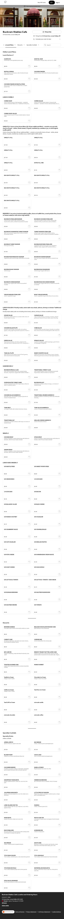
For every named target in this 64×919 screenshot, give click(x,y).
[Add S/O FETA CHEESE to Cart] (29, 561)
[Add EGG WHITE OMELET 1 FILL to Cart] (29, 182)
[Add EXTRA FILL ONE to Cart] (59, 169)
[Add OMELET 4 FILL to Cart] (59, 157)
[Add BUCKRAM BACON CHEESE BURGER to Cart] (59, 289)
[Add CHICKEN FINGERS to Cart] (59, 78)
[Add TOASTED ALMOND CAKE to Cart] (29, 671)
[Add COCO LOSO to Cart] (59, 761)
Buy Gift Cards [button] (42, 2)
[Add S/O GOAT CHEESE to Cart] (29, 574)
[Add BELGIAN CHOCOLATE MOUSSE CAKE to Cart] (59, 633)
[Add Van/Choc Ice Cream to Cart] (59, 696)
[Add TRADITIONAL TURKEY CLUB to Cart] (59, 376)
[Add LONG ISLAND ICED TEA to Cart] (29, 812)
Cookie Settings (56, 912)
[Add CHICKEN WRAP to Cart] (29, 444)
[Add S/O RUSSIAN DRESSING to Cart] (29, 599)
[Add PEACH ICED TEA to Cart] (59, 824)
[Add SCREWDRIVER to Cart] (59, 837)
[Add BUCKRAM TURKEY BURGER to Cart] (29, 251)
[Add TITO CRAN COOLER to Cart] (29, 862)
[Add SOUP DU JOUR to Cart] (59, 65)
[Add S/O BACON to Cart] (59, 498)
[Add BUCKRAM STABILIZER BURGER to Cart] (29, 226)
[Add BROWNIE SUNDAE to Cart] (29, 633)
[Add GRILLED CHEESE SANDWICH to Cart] (59, 427)
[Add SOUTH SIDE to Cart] (59, 849)
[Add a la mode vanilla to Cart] (59, 709)
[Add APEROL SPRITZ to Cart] (29, 749)
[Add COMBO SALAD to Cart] (59, 107)
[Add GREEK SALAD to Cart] (29, 347)
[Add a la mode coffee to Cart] (59, 722)
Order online (5, 905)
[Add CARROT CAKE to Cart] (29, 646)
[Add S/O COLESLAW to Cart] (59, 523)
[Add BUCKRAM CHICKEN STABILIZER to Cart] (59, 226)
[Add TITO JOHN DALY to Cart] (59, 862)
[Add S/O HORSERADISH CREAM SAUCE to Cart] (59, 561)
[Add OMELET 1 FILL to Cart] (29, 144)
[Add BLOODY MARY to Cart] (29, 761)
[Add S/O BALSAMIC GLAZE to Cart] (29, 511)
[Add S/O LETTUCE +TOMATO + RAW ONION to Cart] (59, 586)
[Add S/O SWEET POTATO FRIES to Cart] (59, 473)
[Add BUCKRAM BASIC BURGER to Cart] (29, 276)
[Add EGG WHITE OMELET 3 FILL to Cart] (29, 194)
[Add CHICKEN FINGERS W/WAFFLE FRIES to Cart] (29, 91)
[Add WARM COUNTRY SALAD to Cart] (59, 360)
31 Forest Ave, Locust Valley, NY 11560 (12, 899)
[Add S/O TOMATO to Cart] (59, 611)
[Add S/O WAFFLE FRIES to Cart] (29, 473)
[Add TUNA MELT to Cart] (29, 414)
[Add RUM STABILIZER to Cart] (29, 837)
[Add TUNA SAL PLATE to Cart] (29, 360)
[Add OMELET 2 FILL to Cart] (59, 144)
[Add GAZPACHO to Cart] (29, 65)
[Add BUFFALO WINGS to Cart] (29, 78)
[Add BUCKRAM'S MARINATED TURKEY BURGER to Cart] (29, 238)
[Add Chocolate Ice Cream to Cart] (59, 684)
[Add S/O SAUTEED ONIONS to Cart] (29, 611)
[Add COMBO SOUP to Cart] (29, 107)
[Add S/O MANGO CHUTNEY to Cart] (29, 523)
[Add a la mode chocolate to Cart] (29, 722)
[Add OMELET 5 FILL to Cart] (29, 169)
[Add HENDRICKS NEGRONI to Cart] (59, 786)
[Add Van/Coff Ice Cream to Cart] (29, 709)
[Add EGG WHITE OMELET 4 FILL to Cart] (59, 194)
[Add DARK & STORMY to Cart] (59, 774)
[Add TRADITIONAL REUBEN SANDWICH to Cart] (59, 402)
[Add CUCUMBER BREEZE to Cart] (29, 774)
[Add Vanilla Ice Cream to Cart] (29, 684)
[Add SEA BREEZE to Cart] (29, 849)
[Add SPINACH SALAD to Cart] (59, 347)
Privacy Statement (31, 912)
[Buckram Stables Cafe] (5, 2)
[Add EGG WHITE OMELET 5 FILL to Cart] (29, 207)
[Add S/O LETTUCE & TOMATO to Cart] (29, 586)
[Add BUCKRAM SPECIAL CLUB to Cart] (29, 376)
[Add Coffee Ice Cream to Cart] (29, 696)
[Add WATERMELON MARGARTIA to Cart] (59, 875)
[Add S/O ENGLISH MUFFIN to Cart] (59, 548)
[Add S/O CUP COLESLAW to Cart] (29, 548)
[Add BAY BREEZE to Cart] (59, 749)
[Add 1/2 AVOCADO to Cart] (59, 486)
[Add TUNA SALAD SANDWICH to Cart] (59, 414)
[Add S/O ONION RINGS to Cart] (29, 486)
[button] (9, 45)
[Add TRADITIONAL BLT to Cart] (29, 427)
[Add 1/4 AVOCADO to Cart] (29, 498)
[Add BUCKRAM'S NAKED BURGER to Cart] (59, 263)
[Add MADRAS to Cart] (59, 812)
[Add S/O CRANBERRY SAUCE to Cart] (29, 536)
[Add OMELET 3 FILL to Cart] (29, 157)
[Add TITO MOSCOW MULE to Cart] (29, 875)
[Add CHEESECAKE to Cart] (59, 646)
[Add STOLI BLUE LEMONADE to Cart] (29, 887)
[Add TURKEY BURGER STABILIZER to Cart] (59, 238)
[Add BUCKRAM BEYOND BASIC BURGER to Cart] (29, 263)
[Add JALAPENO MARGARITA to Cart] (29, 799)
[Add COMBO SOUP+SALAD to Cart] (29, 120)
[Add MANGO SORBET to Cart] (59, 671)
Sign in (58, 2)
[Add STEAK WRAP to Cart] (59, 444)
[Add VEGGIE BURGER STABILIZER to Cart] (29, 301)
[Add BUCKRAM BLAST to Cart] (59, 389)
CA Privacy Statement (44, 912)
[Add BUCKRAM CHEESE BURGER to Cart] (29, 289)
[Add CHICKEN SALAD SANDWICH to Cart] (29, 402)
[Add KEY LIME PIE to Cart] (29, 659)
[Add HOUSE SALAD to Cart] (29, 322)
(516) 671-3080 (6, 897)
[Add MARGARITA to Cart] (29, 824)
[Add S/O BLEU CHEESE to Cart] (59, 511)
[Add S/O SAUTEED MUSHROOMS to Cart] (59, 599)
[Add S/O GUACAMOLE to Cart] (59, 574)
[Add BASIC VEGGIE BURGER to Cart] (59, 301)
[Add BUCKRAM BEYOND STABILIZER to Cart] (59, 251)
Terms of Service (19, 912)
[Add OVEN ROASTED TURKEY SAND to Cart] (29, 389)
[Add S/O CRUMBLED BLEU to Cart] (59, 536)
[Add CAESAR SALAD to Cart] (59, 322)
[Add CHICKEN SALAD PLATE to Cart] (29, 334)
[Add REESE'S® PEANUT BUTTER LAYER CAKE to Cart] (59, 659)
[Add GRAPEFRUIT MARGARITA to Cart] (29, 786)
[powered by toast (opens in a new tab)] (8, 912)
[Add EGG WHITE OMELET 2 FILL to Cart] (59, 182)
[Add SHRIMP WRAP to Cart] (29, 456)
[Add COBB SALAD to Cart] (59, 334)
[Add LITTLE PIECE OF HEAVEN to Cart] (59, 799)
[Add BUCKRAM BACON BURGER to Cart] (59, 276)
